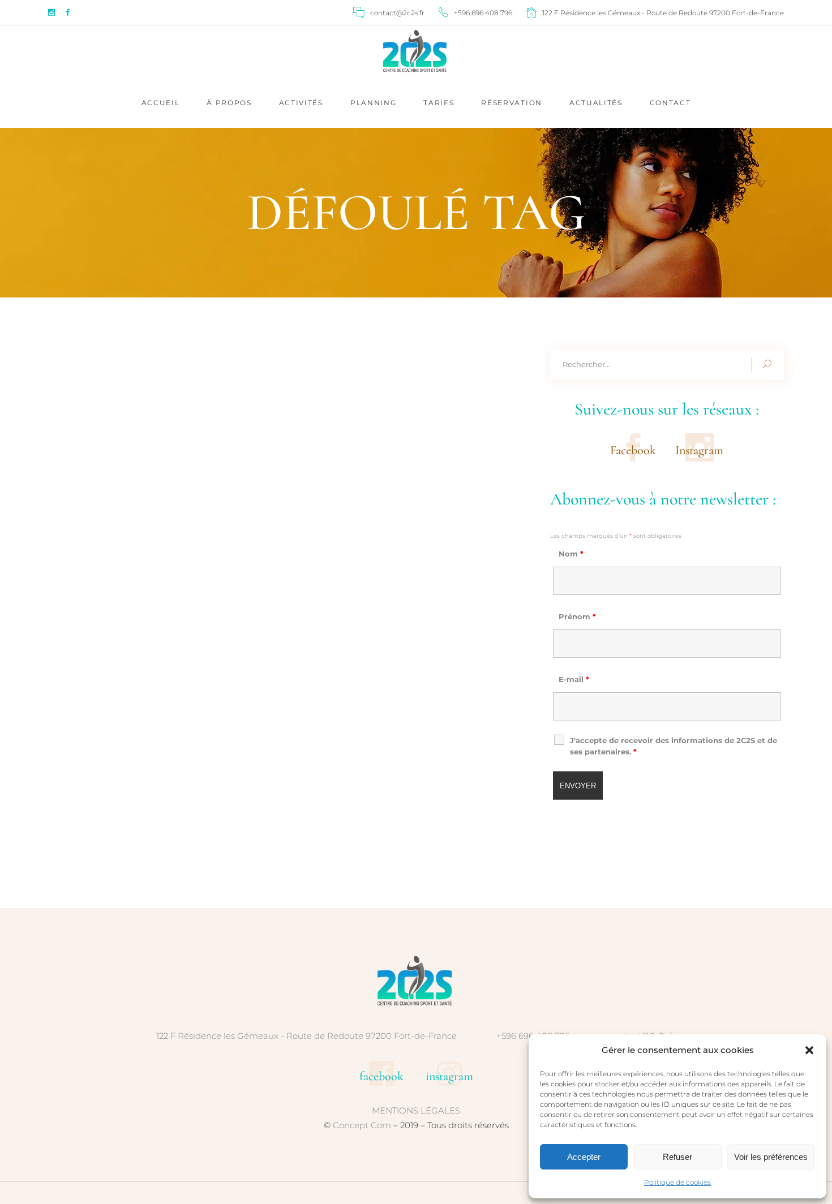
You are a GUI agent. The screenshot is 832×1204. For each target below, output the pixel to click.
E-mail (574, 679)
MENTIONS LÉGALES (416, 1110)
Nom (571, 553)
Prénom (577, 616)
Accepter (584, 1157)
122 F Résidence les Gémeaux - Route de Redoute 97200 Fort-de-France (306, 1035)
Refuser (677, 1157)
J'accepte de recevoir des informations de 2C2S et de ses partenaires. (673, 746)
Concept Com (362, 1125)
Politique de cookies (677, 1182)
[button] (809, 1050)
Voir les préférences (771, 1157)
